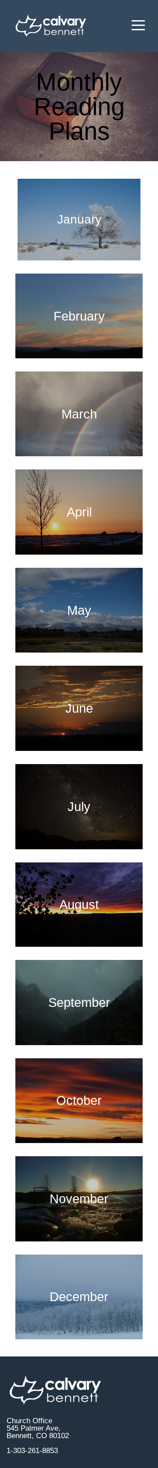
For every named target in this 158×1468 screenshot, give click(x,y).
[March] (79, 456)
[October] (79, 1143)
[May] (79, 652)
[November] (79, 1241)
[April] (79, 554)
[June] (79, 750)
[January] (79, 260)
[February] (79, 358)
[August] (79, 946)
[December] (79, 1339)
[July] (79, 849)
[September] (79, 1045)
